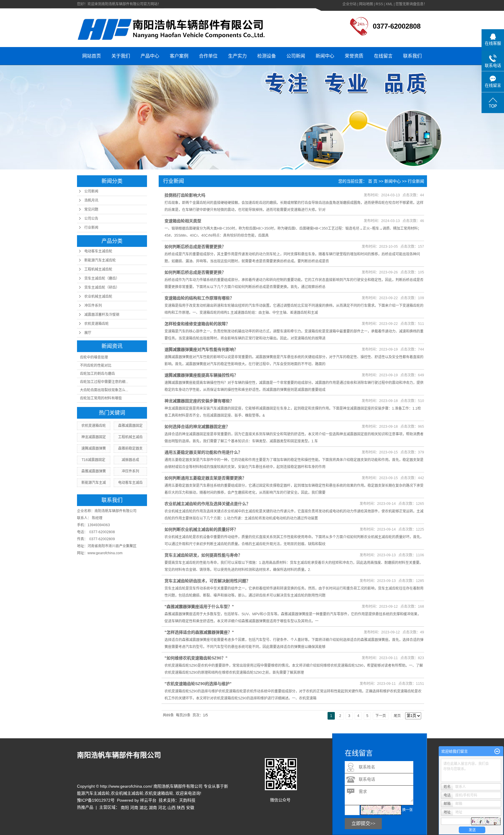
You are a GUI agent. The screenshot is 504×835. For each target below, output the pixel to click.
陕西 (181, 807)
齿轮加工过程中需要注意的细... (104, 382)
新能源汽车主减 (93, 483)
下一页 (380, 716)
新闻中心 (325, 55)
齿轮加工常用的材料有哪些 (101, 398)
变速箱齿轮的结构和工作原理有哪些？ (199, 298)
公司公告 (91, 218)
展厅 (87, 333)
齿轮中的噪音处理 (94, 357)
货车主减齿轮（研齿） (101, 287)
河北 (162, 807)
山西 (171, 807)
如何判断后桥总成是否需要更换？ (195, 246)
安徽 (190, 807)
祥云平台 (148, 800)
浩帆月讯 (91, 200)
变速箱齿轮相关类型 (182, 221)
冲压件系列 (93, 306)
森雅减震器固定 (130, 426)
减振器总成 (130, 460)
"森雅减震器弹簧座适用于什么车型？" (199, 606)
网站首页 (91, 55)
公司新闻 (295, 55)
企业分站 (349, 4)
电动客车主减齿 (130, 483)
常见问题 (91, 209)
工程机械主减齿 (130, 437)
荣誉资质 (354, 55)
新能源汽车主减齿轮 (100, 260)
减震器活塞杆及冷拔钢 (101, 315)
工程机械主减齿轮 (98, 269)
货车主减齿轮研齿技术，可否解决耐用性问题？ (207, 580)
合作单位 (208, 55)
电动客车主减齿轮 (98, 251)
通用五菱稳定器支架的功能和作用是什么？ (203, 452)
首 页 (372, 181)
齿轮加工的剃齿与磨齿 (97, 374)
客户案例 (179, 55)
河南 (134, 807)
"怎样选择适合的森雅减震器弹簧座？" (199, 632)
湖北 (143, 807)
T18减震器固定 (93, 460)
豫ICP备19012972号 (96, 800)
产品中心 (150, 55)
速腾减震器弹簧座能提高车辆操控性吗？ (201, 375)
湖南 (153, 807)
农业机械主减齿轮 (98, 296)
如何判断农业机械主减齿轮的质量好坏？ (201, 529)
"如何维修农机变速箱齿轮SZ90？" (196, 658)
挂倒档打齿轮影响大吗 (184, 195)
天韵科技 (187, 800)
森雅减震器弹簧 (93, 471)
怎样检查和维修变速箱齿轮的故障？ (197, 323)
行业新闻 (91, 228)
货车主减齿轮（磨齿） (101, 278)
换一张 (407, 810)
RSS (379, 4)
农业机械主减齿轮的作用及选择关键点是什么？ (207, 503)
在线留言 (383, 55)
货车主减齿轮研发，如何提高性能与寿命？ (203, 555)
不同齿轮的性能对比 (95, 365)
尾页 (397, 716)
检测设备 (266, 55)
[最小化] (497, 751)
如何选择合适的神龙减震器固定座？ (197, 426)
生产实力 (237, 55)
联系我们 (412, 55)
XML (389, 4)
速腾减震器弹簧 (93, 448)
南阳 (125, 807)
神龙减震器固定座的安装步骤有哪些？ (199, 401)
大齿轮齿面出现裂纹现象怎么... (104, 390)
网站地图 (366, 4)
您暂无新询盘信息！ (411, 4)
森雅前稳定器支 (130, 448)
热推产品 (85, 807)
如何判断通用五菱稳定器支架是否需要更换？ (205, 478)
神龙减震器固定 (93, 437)
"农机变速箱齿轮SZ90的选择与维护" (198, 683)
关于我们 (120, 55)
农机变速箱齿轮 (96, 324)
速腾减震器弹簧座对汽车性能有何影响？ (201, 349)
